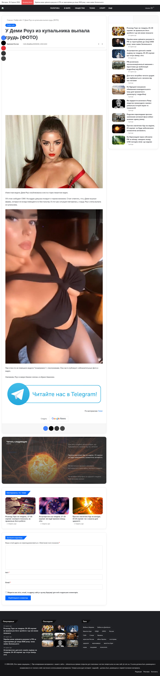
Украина (100, 635)
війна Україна (101, 639)
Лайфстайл (18, 20)
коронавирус (96, 643)
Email (8, 582)
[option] (54, 460)
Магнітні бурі (87, 631)
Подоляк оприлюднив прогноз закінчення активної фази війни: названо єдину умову (140, 116)
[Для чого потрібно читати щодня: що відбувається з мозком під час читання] (118, 78)
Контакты (154, 672)
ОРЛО (104, 631)
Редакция (138, 672)
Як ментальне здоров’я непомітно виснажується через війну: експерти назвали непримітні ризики (33, 462)
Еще (110, 8)
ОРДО (97, 631)
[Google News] (58, 418)
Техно (92, 8)
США (84, 635)
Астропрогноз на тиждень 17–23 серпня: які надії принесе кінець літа (52, 519)
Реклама (146, 672)
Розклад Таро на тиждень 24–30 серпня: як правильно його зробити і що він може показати (140, 30)
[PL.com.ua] (6, 8)
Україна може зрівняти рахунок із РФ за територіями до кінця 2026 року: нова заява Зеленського (140, 41)
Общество (80, 8)
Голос (100, 411)
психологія (103, 647)
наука (85, 647)
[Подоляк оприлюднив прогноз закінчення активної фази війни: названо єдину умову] (118, 117)
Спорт (102, 8)
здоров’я (86, 643)
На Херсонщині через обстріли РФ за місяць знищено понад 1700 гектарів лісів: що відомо (139, 139)
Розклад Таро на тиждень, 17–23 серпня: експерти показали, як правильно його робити (18, 519)
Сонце (92, 635)
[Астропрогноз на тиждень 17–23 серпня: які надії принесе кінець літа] (54, 505)
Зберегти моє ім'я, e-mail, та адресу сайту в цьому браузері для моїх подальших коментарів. (42, 592)
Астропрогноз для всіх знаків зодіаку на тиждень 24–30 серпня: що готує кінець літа (65, 2)
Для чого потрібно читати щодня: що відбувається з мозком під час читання (140, 78)
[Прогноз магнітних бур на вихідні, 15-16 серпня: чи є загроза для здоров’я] (88, 505)
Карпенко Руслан (13, 44)
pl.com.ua (126, 664)
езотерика (113, 639)
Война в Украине (88, 627)
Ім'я (7, 572)
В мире (67, 8)
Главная (10, 20)
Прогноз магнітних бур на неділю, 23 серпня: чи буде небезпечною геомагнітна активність (141, 128)
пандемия (93, 647)
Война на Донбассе (103, 627)
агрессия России (88, 639)
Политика (55, 8)
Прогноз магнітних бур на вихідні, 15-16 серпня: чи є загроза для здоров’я (87, 519)
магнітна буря (108, 643)
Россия (111, 631)
